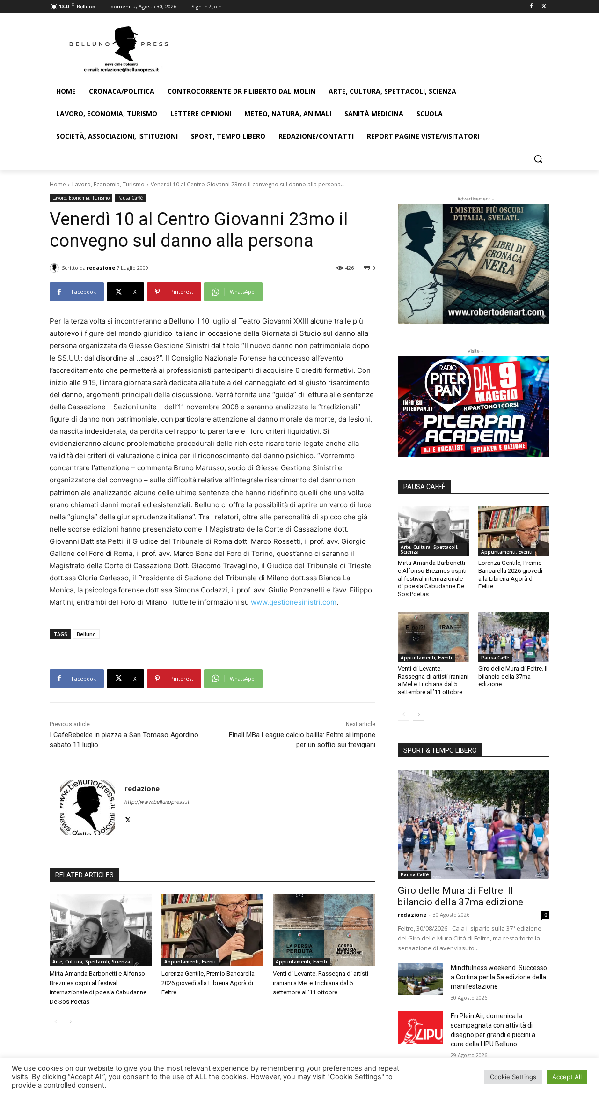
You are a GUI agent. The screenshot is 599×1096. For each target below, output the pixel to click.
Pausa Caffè (130, 197)
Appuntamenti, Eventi (190, 961)
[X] (544, 6)
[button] (538, 159)
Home (58, 184)
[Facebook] (531, 6)
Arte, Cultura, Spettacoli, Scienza (91, 961)
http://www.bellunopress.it (157, 802)
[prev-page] (55, 1022)
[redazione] (56, 268)
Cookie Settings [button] (513, 1077)
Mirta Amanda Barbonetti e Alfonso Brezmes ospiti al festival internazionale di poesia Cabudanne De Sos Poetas (432, 578)
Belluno (86, 633)
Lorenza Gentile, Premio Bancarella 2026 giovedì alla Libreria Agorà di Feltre (208, 983)
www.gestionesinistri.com (293, 602)
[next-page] (70, 1022)
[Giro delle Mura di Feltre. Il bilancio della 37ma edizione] (513, 636)
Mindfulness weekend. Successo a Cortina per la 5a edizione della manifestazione (499, 977)
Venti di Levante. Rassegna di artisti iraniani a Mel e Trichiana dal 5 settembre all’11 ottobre (320, 983)
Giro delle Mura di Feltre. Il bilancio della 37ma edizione (513, 676)
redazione (101, 267)
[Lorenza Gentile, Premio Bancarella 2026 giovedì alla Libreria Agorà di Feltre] (212, 930)
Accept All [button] (567, 1077)
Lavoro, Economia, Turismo (108, 184)
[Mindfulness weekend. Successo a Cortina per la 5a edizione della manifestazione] (420, 979)
